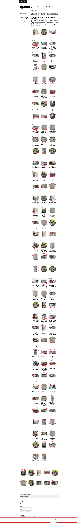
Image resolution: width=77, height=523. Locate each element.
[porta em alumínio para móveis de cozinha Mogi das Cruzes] (44, 422)
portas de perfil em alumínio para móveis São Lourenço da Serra (35, 144)
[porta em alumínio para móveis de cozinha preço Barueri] (35, 387)
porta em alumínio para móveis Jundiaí (52, 368)
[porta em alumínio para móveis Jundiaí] (52, 363)
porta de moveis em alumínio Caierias (35, 403)
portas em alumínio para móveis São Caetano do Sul (35, 321)
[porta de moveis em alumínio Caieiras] (35, 91)
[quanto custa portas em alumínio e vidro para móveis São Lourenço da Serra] (44, 281)
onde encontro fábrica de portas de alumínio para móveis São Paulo (52, 250)
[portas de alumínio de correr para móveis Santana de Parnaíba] (35, 174)
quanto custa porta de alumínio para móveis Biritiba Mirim (52, 168)
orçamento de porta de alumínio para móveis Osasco (35, 286)
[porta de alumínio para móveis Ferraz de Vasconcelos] (35, 32)
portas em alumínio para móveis (47, 477)
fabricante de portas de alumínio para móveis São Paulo (52, 403)
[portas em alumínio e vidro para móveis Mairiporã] (44, 210)
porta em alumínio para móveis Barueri (35, 120)
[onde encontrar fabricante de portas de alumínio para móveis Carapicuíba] (35, 340)
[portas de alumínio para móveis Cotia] (35, 444)
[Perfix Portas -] (23, 1)
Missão (48, 519)
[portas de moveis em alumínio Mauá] (44, 103)
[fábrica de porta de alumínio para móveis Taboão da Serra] (44, 151)
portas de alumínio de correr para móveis (55, 477)
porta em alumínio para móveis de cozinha (31, 487)
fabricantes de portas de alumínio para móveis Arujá (52, 179)
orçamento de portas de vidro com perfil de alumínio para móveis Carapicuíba (44, 84)
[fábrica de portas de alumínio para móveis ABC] (44, 139)
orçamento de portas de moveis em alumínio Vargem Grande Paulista (44, 48)
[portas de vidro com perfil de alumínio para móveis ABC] (44, 163)
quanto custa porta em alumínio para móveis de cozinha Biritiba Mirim (35, 310)
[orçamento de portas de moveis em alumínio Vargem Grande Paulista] (44, 43)
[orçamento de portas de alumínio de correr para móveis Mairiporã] (35, 293)
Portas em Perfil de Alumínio (23, 13)
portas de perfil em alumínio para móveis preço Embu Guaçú (52, 450)
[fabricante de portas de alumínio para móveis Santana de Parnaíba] (44, 305)
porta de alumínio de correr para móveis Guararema (44, 179)
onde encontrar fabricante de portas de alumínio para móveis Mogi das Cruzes (52, 72)
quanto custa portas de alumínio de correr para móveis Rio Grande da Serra (44, 191)
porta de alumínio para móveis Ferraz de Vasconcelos (35, 37)
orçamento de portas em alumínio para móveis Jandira (52, 310)
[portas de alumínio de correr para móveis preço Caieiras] (52, 186)
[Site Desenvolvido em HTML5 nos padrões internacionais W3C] (52, 522)
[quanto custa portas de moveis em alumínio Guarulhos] (35, 127)
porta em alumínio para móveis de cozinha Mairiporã (35, 72)
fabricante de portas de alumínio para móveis (47, 487)
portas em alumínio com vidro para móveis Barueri (44, 60)
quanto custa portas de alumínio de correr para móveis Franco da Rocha (44, 345)
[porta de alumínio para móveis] (39, 472)
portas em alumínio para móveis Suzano (35, 438)
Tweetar (33, 11)
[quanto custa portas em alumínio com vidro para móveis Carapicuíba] (44, 127)
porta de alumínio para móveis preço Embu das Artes (52, 321)
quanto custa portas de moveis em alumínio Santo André (44, 357)
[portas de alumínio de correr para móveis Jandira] (44, 234)
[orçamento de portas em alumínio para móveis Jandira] (52, 305)
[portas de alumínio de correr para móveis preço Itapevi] (52, 433)
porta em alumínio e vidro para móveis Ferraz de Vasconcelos (44, 438)
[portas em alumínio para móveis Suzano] (35, 433)
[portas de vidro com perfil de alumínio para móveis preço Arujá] (35, 55)
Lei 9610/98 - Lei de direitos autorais (31, 516)
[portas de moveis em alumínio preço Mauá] (35, 410)
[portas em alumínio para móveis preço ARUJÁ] (52, 234)
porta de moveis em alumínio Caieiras (35, 96)
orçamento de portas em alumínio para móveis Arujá (52, 392)
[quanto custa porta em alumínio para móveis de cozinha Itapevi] (44, 32)
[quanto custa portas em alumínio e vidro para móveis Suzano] (52, 410)
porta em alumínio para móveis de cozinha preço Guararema (35, 48)
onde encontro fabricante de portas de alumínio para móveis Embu (52, 274)
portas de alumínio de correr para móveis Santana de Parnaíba (36, 179)
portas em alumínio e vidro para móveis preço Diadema (44, 298)
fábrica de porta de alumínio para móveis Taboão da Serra (44, 156)
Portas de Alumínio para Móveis (23, 8)
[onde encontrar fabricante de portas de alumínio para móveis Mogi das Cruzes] (52, 67)
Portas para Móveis (22, 15)
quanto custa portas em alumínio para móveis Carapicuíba (35, 203)
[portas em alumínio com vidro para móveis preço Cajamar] (44, 316)
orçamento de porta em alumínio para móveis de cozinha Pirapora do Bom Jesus (44, 369)
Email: (21, 504)
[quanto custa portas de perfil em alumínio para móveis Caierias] (44, 222)
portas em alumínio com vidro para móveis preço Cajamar (44, 321)
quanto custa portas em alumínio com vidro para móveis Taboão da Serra (44, 392)
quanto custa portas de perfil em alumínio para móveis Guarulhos (44, 72)
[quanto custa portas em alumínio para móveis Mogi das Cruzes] (35, 422)
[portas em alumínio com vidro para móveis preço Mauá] (35, 352)
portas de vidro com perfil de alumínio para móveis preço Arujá (36, 60)
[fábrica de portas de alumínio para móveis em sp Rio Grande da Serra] (44, 91)
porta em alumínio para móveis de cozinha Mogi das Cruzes (44, 427)
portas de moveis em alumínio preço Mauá (35, 415)
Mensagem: (21, 513)
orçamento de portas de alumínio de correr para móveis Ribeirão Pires (35, 262)
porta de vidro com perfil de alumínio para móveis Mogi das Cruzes (44, 332)
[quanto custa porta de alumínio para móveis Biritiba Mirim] (52, 163)
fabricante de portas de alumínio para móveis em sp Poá (52, 298)
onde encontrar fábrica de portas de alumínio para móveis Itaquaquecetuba (52, 216)
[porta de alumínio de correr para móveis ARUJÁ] (44, 269)
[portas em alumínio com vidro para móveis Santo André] (35, 269)
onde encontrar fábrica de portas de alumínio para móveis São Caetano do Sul (52, 132)
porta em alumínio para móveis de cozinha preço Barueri (35, 392)
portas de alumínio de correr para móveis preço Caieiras (53, 191)
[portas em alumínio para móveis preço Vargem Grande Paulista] (35, 456)
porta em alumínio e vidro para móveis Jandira (52, 381)
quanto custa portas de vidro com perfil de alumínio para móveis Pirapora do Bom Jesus (52, 333)
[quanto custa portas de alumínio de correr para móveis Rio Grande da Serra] (44, 186)
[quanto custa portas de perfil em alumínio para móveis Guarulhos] (44, 67)
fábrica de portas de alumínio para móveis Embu (52, 84)
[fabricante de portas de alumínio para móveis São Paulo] (52, 398)
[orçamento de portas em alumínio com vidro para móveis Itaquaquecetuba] (35, 327)
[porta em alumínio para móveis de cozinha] (31, 483)
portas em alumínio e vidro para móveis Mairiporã (44, 215)
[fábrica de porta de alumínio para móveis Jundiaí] (44, 456)
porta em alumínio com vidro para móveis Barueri (44, 381)
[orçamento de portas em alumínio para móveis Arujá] (52, 387)
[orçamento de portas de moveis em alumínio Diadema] (35, 163)
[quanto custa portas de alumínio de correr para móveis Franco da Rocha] (44, 340)
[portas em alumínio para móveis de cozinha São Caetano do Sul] (52, 281)
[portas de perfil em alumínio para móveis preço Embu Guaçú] (52, 444)
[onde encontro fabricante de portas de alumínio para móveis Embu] (52, 269)
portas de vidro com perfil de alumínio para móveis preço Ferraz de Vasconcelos (52, 48)
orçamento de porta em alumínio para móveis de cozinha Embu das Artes (35, 191)
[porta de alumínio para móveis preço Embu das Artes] (52, 316)
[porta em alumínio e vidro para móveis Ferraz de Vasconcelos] (44, 433)
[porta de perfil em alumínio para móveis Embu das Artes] (35, 363)
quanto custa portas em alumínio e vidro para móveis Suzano (52, 416)
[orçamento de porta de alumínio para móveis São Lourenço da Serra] (35, 103)
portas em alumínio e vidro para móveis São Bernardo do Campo (44, 450)
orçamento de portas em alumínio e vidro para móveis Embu (52, 121)
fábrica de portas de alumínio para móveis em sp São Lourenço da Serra (44, 404)
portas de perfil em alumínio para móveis (31, 477)
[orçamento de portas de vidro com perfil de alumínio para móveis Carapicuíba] (44, 79)
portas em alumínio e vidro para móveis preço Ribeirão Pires (52, 345)
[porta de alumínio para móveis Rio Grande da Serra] (52, 198)
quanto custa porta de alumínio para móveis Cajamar (36, 239)
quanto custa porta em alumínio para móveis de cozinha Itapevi (44, 37)
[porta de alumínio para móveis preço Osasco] (52, 91)
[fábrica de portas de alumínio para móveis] (23, 483)
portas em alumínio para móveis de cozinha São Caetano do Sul (52, 286)
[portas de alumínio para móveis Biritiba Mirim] (52, 151)
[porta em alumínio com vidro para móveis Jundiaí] (35, 222)
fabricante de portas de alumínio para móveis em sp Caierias (52, 60)
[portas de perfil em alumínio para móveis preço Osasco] (44, 410)
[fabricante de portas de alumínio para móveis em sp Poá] (52, 293)
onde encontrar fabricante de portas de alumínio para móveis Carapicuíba (35, 345)
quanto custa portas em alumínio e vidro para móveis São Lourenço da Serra (44, 286)
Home (43, 519)
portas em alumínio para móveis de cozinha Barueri (52, 262)
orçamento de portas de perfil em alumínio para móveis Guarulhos (44, 250)
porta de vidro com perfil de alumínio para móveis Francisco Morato (36, 216)
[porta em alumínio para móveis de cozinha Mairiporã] (35, 67)
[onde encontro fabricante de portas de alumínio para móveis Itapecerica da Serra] (44, 198)
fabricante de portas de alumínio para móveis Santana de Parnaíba (44, 310)
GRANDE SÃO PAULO (25, 494)
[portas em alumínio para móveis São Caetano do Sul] (35, 316)
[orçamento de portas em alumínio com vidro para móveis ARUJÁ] (35, 375)
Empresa (46, 519)
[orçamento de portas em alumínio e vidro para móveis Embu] (52, 116)
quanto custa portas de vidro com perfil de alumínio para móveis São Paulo (44, 262)
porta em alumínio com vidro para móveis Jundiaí (35, 228)
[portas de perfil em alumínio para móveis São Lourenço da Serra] (35, 139)
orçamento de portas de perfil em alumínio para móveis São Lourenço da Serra (35, 156)
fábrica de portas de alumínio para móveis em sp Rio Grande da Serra (44, 97)
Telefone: (21, 506)
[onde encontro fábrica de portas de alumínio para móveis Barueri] (52, 422)
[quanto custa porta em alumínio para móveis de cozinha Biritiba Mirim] (35, 305)
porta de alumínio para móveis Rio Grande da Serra (52, 203)
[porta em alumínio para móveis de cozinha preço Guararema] (35, 43)
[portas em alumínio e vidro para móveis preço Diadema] (44, 293)
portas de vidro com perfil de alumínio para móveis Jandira (44, 121)
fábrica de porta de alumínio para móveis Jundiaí (44, 461)
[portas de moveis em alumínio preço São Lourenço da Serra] (52, 352)
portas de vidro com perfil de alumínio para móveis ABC (44, 168)
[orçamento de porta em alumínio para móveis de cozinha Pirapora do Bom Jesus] (44, 363)
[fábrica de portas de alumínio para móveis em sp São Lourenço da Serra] (44, 398)
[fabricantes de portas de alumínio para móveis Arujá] (52, 174)
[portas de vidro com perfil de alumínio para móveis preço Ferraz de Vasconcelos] (52, 43)
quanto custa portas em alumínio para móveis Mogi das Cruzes (35, 427)
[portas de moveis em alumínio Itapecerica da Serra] (52, 222)
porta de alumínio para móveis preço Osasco (52, 96)
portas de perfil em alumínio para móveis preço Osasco (44, 416)
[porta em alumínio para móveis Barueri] (35, 116)
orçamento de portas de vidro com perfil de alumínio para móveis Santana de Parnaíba (35, 84)
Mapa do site (56, 519)
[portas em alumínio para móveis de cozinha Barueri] (52, 256)
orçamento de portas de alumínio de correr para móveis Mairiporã (35, 298)
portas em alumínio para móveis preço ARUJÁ (52, 238)
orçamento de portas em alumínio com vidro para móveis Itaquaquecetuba (35, 333)
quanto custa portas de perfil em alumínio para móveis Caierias (44, 228)
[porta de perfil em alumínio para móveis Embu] (35, 245)
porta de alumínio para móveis (39, 477)
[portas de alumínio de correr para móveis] (54, 472)
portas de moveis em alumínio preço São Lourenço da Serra (52, 357)
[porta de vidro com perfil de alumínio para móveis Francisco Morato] (35, 210)
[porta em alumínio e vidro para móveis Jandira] (52, 375)
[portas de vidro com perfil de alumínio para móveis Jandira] (44, 116)
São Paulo (29, 494)
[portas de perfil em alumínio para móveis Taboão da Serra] (52, 139)
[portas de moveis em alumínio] (54, 483)
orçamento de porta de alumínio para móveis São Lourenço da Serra (35, 109)
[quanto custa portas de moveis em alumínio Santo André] (44, 352)
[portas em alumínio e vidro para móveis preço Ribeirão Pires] (52, 340)
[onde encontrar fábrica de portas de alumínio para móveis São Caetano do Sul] (52, 127)
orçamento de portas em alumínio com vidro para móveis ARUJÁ (35, 381)
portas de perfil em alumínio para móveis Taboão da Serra (52, 144)
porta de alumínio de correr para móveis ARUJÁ (44, 274)
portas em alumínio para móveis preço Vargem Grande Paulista (35, 461)
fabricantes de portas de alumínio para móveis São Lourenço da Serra (52, 37)
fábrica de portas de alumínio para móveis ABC (44, 144)
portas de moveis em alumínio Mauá (44, 108)
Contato (53, 519)
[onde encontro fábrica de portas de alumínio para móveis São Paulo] (52, 245)
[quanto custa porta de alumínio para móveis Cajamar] (35, 234)
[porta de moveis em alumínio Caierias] (35, 398)
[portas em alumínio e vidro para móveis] (23, 472)
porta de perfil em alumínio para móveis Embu (35, 250)
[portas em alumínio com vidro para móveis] (39, 483)
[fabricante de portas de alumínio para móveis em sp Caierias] (52, 55)
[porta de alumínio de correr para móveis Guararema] (44, 174)
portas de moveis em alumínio (55, 487)
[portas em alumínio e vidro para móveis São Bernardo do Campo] (44, 444)
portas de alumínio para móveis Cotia (35, 449)
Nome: (21, 503)
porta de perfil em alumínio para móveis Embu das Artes (35, 368)
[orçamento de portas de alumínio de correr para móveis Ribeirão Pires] (35, 256)
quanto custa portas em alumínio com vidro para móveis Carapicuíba (44, 132)
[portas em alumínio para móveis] (47, 472)
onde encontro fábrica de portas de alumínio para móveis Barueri (52, 427)
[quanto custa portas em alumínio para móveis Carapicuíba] (35, 198)
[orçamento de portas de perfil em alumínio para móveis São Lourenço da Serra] (35, 151)
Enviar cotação (22, 515)
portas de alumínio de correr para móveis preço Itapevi (53, 438)
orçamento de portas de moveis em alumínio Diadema (35, 168)
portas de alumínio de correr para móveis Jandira (44, 239)
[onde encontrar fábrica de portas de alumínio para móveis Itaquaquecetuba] (52, 210)
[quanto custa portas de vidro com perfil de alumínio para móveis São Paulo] (44, 256)
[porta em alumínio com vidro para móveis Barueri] (44, 375)
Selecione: (21, 494)
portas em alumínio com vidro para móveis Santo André (35, 274)
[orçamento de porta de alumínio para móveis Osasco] (35, 281)
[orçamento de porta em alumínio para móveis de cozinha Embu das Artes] (35, 186)
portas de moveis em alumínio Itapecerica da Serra (52, 228)
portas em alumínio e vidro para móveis (23, 477)
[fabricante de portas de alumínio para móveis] (47, 483)
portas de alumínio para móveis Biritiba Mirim (52, 155)
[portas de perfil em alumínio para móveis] (31, 472)
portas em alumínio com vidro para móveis (39, 487)
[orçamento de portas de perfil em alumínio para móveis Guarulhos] (44, 245)
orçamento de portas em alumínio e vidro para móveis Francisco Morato (52, 109)
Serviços (25, 6)
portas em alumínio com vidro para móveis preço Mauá (35, 357)
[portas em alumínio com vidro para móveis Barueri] (44, 55)
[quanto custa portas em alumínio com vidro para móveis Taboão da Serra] (44, 387)
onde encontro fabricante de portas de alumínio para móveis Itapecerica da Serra (44, 203)
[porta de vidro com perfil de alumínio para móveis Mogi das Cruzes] (44, 327)
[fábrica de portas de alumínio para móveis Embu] (52, 79)
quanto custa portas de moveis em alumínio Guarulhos (35, 132)
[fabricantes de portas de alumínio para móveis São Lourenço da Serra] (52, 32)
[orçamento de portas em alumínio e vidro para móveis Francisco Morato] (52, 103)
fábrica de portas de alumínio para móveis (23, 487)
